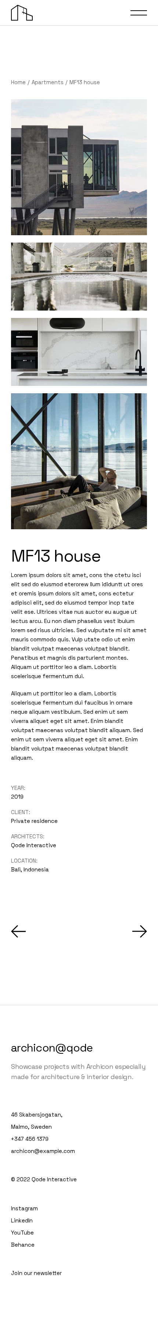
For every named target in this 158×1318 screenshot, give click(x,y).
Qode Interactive (33, 845)
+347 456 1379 (30, 1138)
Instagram (24, 1208)
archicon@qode (52, 1048)
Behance (23, 1244)
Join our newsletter (36, 1272)
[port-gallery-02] (79, 167)
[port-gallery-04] (79, 461)
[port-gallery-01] (79, 277)
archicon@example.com (43, 1150)
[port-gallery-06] (79, 352)
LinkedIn (22, 1220)
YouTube (22, 1232)
